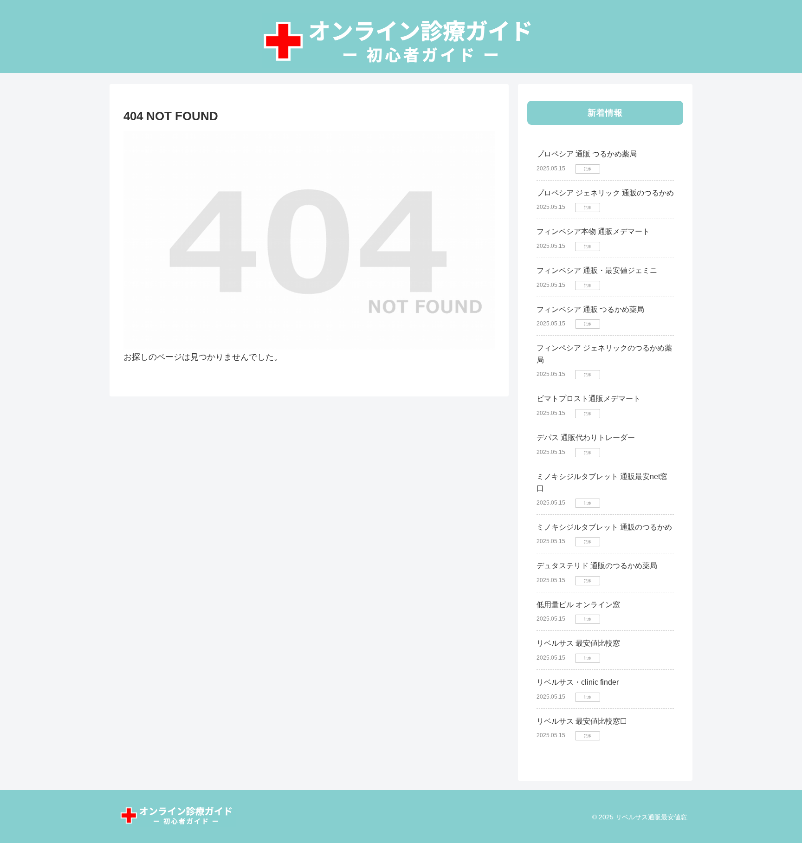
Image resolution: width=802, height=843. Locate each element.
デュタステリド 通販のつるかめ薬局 (597, 566)
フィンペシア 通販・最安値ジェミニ (597, 270)
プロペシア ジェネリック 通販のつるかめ (605, 193)
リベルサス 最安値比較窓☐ (582, 721)
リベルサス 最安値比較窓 (578, 643)
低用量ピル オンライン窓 (578, 605)
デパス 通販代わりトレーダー (586, 437)
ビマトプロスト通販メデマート (588, 398)
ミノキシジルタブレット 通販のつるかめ (604, 527)
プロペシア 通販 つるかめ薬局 (587, 154)
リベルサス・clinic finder (578, 682)
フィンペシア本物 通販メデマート (593, 231)
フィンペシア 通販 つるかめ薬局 (590, 309)
